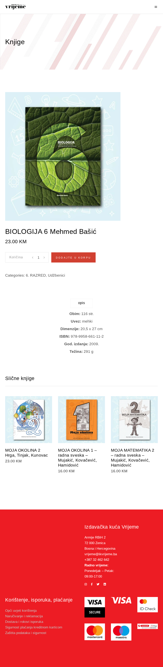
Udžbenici (56, 275)
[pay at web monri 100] (147, 626)
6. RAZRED (36, 275)
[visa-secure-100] (94, 607)
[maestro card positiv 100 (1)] (121, 632)
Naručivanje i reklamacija (24, 616)
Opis (81, 303)
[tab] (81, 303)
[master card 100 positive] (94, 631)
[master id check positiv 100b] (147, 604)
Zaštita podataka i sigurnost (25, 633)
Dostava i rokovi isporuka (24, 622)
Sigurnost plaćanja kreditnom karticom (33, 627)
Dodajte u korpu (73, 257)
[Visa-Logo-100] (121, 600)
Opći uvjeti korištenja (21, 611)
